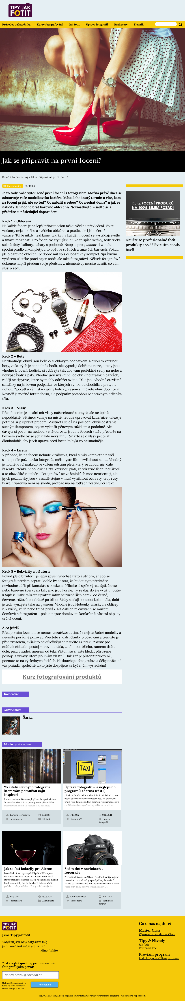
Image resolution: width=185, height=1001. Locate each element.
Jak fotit (74, 24)
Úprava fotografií (97, 24)
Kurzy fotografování (50, 24)
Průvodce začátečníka (16, 24)
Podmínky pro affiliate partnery (159, 958)
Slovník (139, 24)
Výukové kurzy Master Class (157, 934)
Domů (5, 177)
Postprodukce (148, 948)
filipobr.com (140, 995)
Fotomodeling (20, 177)
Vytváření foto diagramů (107, 995)
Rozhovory (121, 24)
